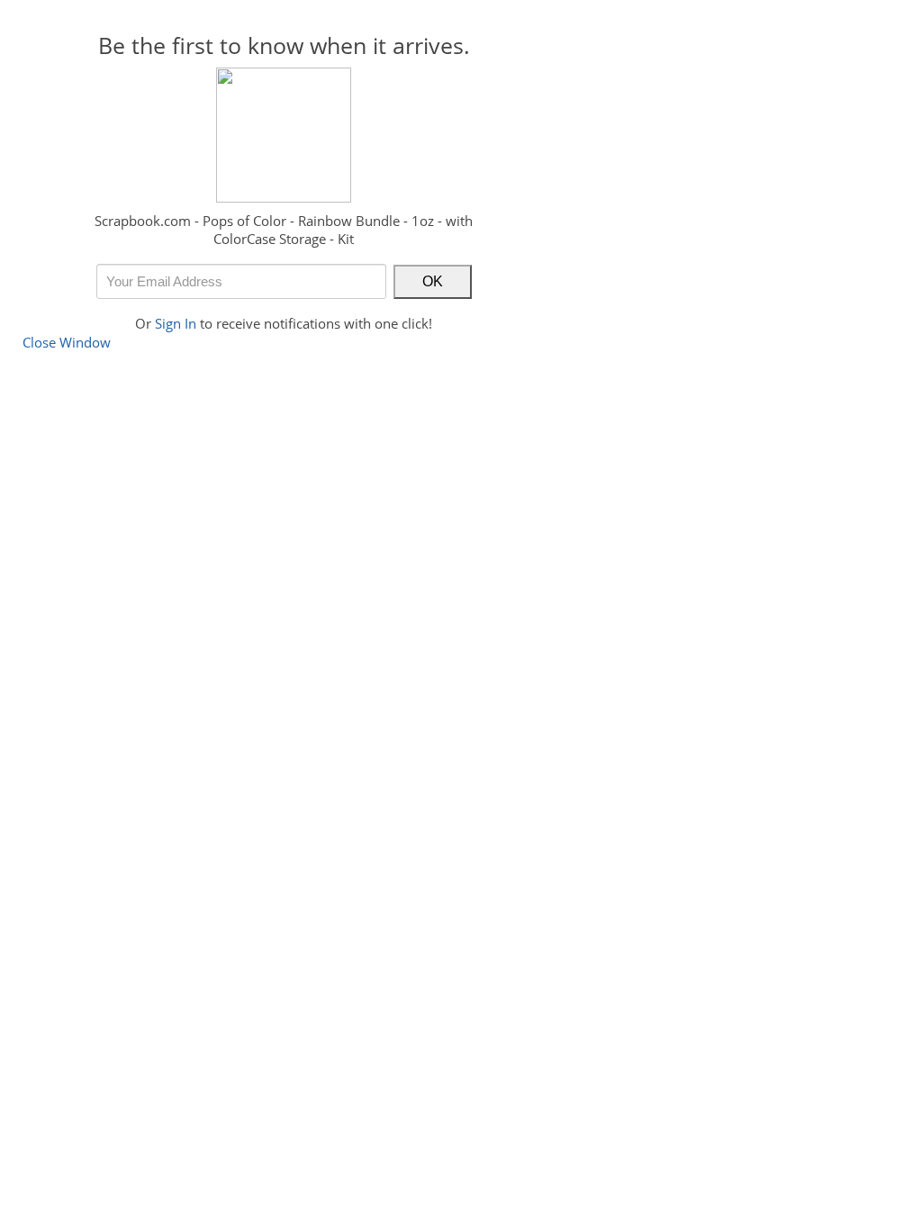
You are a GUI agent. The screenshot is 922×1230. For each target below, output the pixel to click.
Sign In (175, 323)
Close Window (67, 342)
